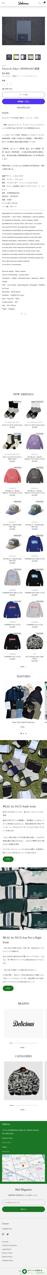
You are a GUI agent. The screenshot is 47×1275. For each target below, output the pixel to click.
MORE (22, 667)
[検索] (40, 3)
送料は (14, 76)
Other (4, 66)
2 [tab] (23, 733)
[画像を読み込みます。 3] (23, 57)
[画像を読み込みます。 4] (30, 57)
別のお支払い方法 (23, 107)
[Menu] (3, 3)
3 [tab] (25, 733)
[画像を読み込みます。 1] (9, 57)
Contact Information (9, 1245)
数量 (3, 80)
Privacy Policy (7, 1253)
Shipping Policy (7, 1260)
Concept (5, 1242)
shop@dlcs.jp (7, 1229)
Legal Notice (6, 1249)
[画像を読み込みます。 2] (16, 57)
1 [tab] (21, 733)
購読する (23, 1209)
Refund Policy (7, 1257)
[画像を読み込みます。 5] (38, 57)
